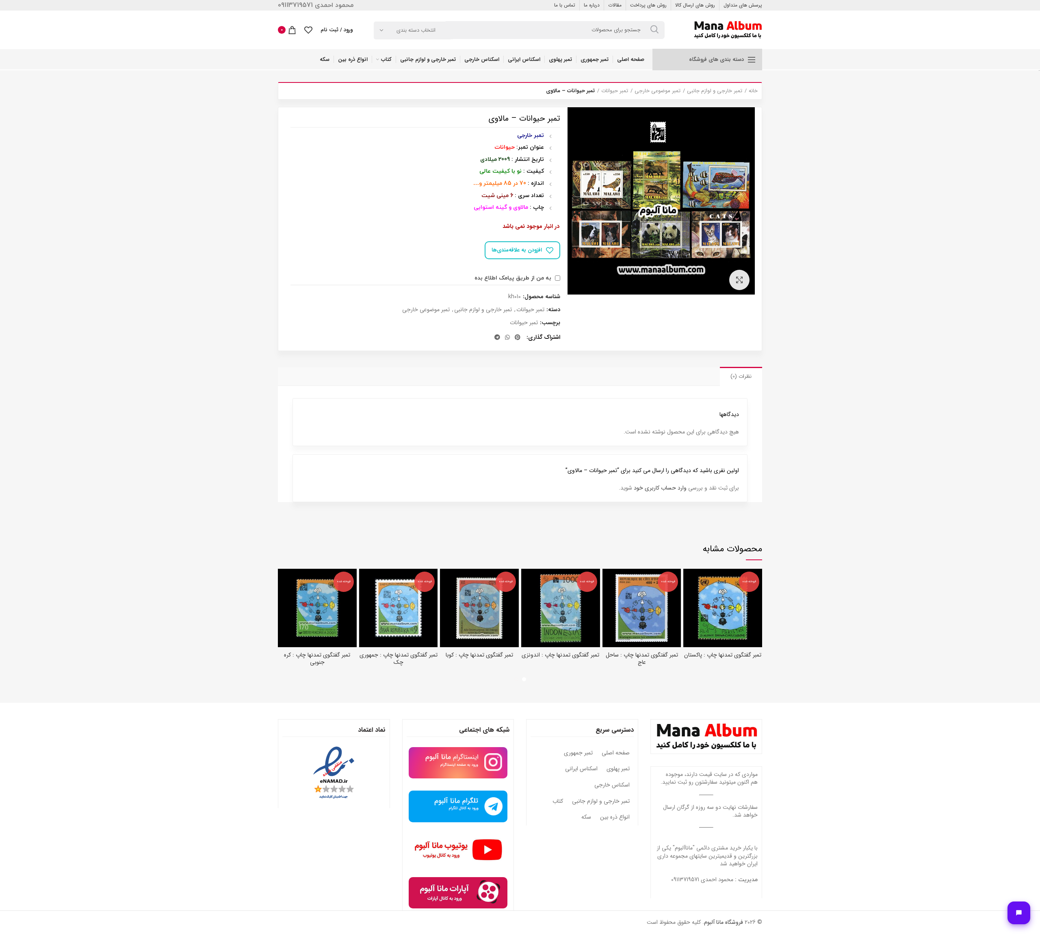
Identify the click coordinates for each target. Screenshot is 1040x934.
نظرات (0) (741, 376)
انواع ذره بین (615, 817)
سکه (586, 817)
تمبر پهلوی (618, 769)
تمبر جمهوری (578, 753)
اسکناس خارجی (612, 785)
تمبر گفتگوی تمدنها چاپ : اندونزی (560, 655)
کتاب (557, 801)
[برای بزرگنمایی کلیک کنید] (739, 280)
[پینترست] (517, 337)
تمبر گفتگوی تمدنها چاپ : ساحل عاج (642, 658)
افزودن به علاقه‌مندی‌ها (517, 250)
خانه (753, 91)
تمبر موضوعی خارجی (657, 91)
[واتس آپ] (507, 337)
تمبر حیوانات (614, 91)
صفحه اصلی (616, 753)
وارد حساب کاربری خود (660, 487)
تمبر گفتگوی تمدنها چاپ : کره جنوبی (317, 658)
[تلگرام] (497, 337)
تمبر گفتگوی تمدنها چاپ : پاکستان (722, 655)
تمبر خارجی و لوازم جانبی (714, 91)
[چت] (1019, 912)
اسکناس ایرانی (581, 769)
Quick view (689, 582)
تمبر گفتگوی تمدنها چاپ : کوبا (479, 655)
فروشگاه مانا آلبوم (723, 922)
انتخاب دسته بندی (416, 30)
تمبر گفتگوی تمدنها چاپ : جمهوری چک (399, 658)
